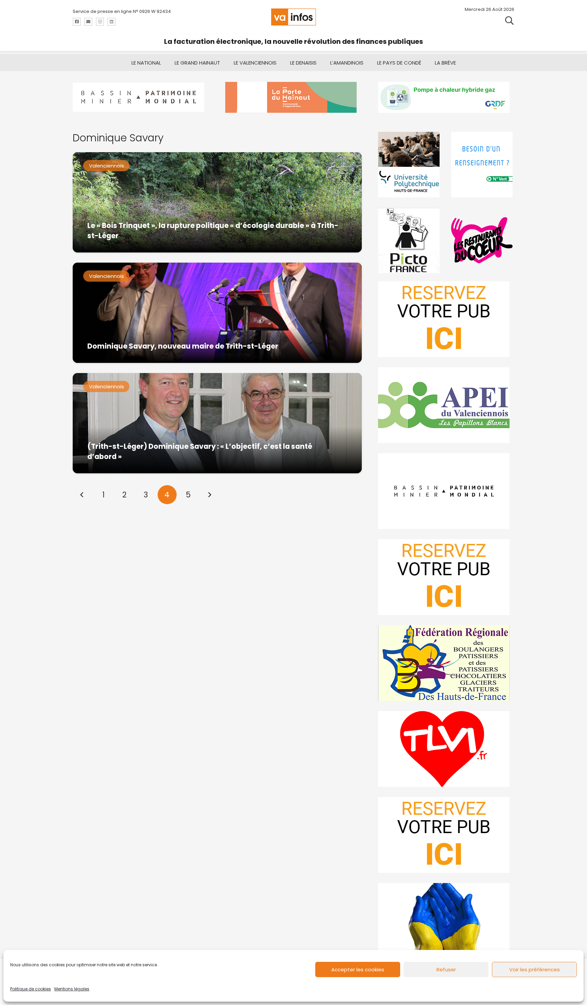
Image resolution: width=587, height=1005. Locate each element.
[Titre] (77, 22)
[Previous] (82, 494)
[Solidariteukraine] (446, 921)
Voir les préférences (534, 969)
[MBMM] (141, 97)
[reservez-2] (446, 577)
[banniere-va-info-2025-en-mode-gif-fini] (446, 97)
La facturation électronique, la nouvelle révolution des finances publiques (293, 41)
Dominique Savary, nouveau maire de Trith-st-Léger (182, 346)
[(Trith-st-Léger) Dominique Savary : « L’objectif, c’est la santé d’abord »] (217, 423)
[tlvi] (446, 749)
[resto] (482, 240)
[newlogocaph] (293, 97)
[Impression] (446, 405)
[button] (509, 20)
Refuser (446, 969)
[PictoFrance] (409, 240)
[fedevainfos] (446, 663)
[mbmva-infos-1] (446, 491)
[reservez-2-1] (446, 319)
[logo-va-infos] (293, 16)
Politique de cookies (30, 989)
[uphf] (409, 164)
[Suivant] (209, 494)
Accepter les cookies (357, 969)
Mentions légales (71, 989)
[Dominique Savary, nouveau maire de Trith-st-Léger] (217, 313)
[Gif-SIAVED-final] (482, 164)
